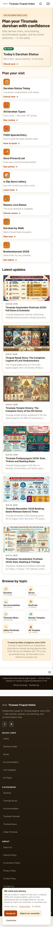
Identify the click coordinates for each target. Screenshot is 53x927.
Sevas (6, 754)
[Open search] (40, 4)
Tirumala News (10, 824)
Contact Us (8, 886)
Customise (11, 920)
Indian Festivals (10, 832)
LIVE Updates (9, 770)
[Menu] (49, 672)
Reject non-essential (29, 913)
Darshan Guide (10, 746)
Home (6, 739)
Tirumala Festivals (11, 816)
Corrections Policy (11, 863)
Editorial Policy (10, 855)
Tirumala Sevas (10, 801)
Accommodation (11, 762)
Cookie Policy (24, 906)
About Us (7, 847)
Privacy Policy (9, 871)
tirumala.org (34, 685)
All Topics (7, 778)
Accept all (10, 913)
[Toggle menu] (48, 4)
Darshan (7, 793)
